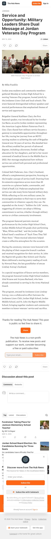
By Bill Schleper (8, 431)
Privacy (27, 519)
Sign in (46, 3)
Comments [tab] (7, 384)
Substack (13, 534)
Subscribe (37, 3)
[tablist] (12, 384)
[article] (25, 430)
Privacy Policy (27, 502)
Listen (45, 39)
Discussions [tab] (21, 415)
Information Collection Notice (33, 500)
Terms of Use (39, 498)
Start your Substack (19, 528)
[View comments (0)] (10, 45)
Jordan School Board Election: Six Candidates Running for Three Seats (19, 446)
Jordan (5, 11)
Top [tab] (4, 415)
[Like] (4, 45)
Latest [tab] (11, 415)
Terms (34, 519)
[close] (44, 457)
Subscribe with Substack (27, 492)
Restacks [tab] (18, 384)
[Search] (46, 415)
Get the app (38, 528)
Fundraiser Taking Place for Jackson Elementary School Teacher (16, 425)
